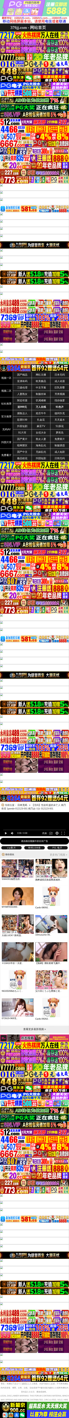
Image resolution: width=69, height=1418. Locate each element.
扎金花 (41, 419)
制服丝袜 (41, 394)
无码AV (6, 429)
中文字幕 (41, 387)
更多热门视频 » (58, 854)
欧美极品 (41, 381)
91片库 (22, 432)
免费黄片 (60, 439)
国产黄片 (22, 439)
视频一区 (6, 378)
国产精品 (22, 374)
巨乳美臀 (60, 387)
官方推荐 (6, 416)
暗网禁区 (22, 445)
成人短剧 (60, 452)
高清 (44, 833)
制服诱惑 (60, 445)
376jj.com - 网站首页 (28, 27)
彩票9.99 (22, 419)
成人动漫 (60, 381)
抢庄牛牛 (41, 413)
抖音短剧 (22, 426)
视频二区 (6, 390)
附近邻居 (22, 400)
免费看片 (6, 455)
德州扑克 (60, 413)
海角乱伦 (41, 445)
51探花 (60, 426)
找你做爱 (60, 400)
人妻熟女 (22, 394)
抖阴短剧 (41, 458)
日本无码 (60, 374)
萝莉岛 (60, 432)
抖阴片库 (6, 442)
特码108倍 (34, 847)
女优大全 (41, 432)
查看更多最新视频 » (34, 1029)
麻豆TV (41, 426)
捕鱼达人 (22, 413)
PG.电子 (57, 847)
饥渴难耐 (41, 400)
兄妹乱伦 (41, 452)
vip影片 (11, 847)
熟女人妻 (41, 439)
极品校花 (22, 458)
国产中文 (22, 452)
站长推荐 (6, 403)
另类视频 (60, 394)
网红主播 (41, 374)
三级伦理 (22, 387)
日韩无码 (60, 458)
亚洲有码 (22, 381)
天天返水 (60, 419)
